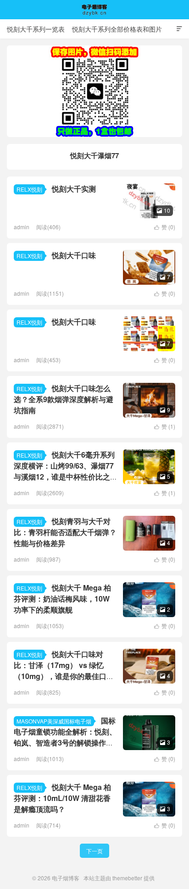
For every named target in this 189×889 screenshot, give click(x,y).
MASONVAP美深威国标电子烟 (54, 721)
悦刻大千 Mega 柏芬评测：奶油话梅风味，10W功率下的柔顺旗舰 (62, 598)
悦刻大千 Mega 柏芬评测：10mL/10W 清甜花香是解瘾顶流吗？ (62, 798)
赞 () (164, 227)
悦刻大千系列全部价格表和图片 (117, 28)
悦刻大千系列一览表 (36, 28)
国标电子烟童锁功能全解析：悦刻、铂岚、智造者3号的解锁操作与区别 (65, 737)
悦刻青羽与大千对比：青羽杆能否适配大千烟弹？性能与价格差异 (65, 532)
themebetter (127, 878)
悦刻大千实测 (74, 188)
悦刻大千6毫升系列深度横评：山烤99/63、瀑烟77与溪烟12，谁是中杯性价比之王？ (64, 471)
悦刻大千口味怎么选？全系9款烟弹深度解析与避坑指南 (63, 399)
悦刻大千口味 (74, 255)
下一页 (94, 851)
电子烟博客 (94, 9)
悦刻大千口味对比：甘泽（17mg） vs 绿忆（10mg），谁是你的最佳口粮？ (60, 670)
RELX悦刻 (29, 189)
